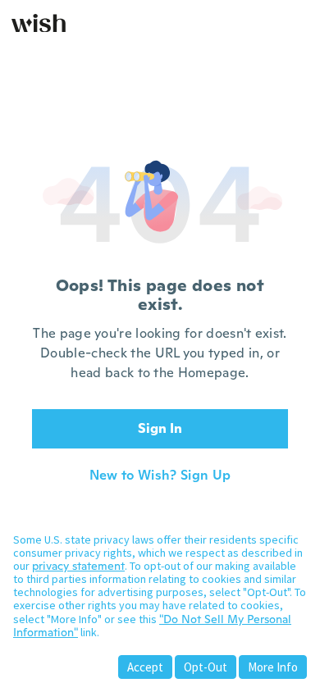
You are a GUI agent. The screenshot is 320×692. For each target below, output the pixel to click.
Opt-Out (205, 667)
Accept (145, 667)
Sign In (160, 428)
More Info (273, 667)
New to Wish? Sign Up (160, 475)
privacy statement (78, 565)
